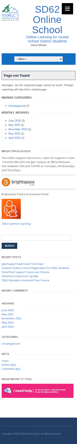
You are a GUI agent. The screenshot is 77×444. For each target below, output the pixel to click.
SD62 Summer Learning (16, 223)
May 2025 (14, 124)
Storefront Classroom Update (20, 276)
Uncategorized (16, 105)
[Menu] (67, 8)
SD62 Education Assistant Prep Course (25, 280)
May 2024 (14, 133)
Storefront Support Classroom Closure (25, 272)
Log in (5, 360)
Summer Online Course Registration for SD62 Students (35, 268)
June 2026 (14, 120)
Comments (11, 369)
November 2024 (17, 129)
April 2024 (14, 137)
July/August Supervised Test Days (23, 264)
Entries (9, 365)
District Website (38, 45)
